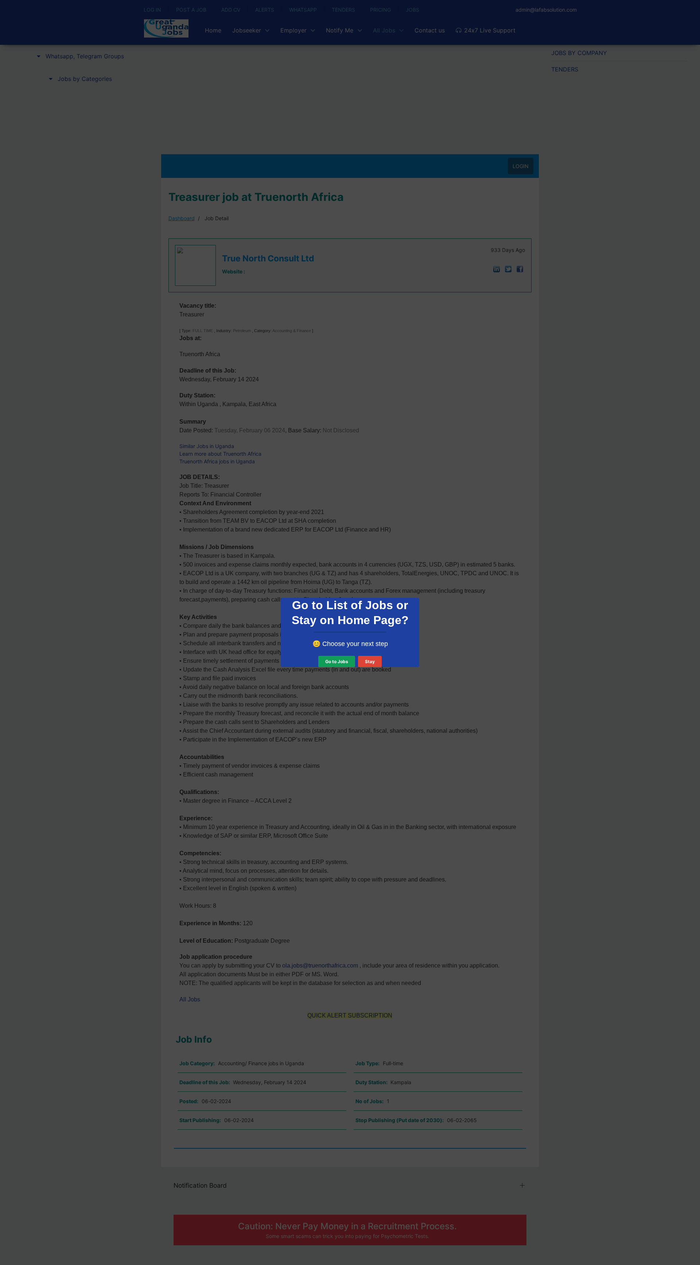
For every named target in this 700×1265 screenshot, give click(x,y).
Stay (370, 661)
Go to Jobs (336, 661)
